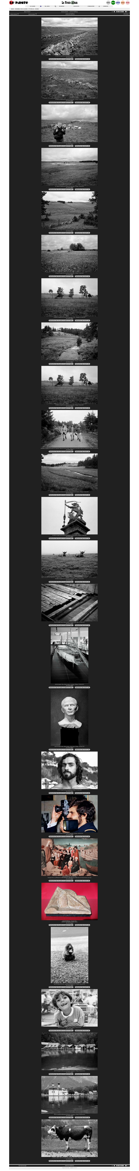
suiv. (128, 11)
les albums (32, 6)
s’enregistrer (91, 6)
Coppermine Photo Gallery (65, 1167)
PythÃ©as (72, 14)
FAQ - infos (47, 6)
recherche (61, 6)
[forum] (128, 3)
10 (122, 11)
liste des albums (64, 11)
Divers (28, 11)
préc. (113, 11)
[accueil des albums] (69, 3)
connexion (105, 6)
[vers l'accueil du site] (18, 3)
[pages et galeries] (123, 3)
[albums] (113, 3)
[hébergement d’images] (118, 3)
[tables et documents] (108, 3)
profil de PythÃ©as (74, 11)
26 (125, 11)
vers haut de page (22, 1165)
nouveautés (76, 6)
